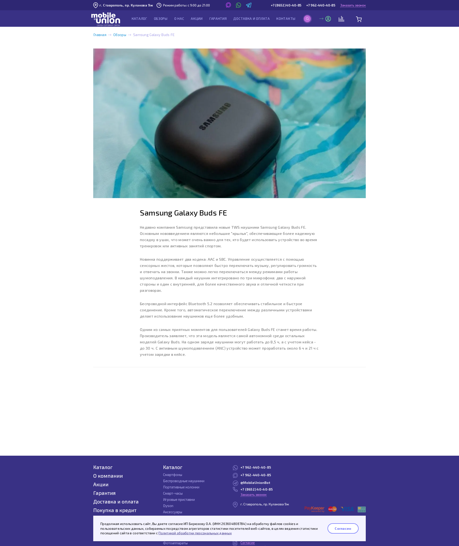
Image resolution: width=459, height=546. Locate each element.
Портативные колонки (181, 487)
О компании (108, 476)
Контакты (285, 18)
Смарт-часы (173, 493)
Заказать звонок (353, 5)
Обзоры (161, 18)
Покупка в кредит (115, 510)
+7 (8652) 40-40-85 (286, 5)
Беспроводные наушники (183, 481)
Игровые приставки (179, 499)
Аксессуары (172, 512)
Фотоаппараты (175, 543)
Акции (197, 18)
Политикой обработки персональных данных (195, 533)
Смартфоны (172, 474)
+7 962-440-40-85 (320, 5)
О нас (179, 18)
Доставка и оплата (251, 18)
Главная (99, 34)
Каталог (139, 18)
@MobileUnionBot (255, 483)
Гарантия (218, 18)
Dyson (168, 505)
